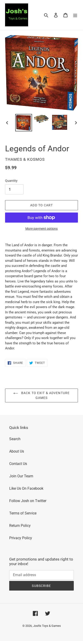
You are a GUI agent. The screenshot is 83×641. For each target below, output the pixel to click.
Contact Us (18, 463)
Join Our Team (21, 476)
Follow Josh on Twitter (27, 501)
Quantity (11, 180)
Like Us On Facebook (26, 488)
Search (15, 439)
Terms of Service (22, 513)
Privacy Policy (20, 538)
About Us (16, 451)
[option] (24, 123)
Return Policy (20, 525)
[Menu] (75, 15)
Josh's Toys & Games (47, 625)
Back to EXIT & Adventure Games (45, 395)
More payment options (41, 228)
